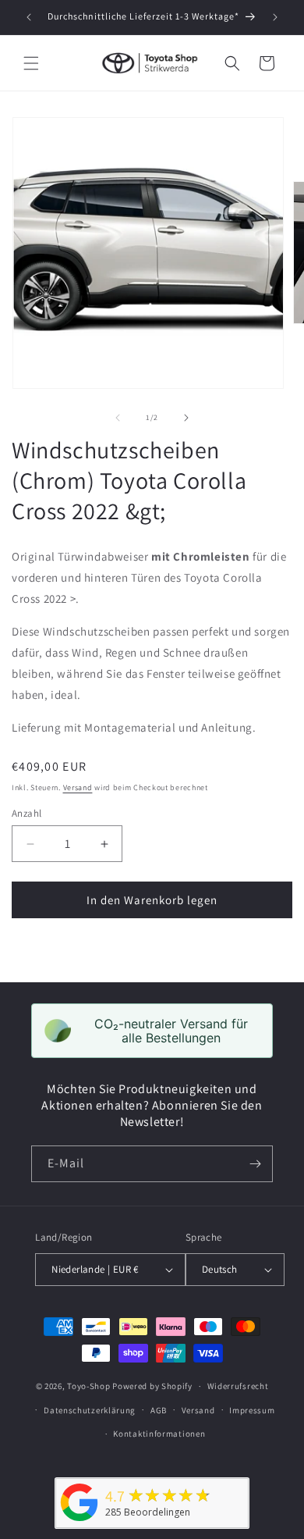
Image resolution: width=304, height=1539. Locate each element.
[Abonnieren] (255, 1163)
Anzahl (26, 813)
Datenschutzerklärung (90, 1410)
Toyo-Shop (88, 1385)
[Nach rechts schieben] (186, 418)
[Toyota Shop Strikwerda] (79, 1521)
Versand (78, 787)
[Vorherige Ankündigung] (29, 17)
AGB (158, 1410)
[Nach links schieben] (118, 418)
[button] (31, 63)
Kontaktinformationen (159, 1433)
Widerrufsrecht (238, 1385)
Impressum (251, 1410)
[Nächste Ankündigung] (275, 17)
